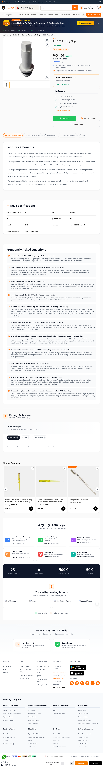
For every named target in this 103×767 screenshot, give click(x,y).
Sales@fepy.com (58, 678)
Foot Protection (83, 737)
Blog (4, 669)
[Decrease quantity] (62, 763)
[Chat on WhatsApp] (4, 756)
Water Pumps (32, 747)
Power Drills (82, 710)
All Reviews (13, 438)
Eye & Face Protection (85, 734)
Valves (30, 740)
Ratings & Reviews (69, 135)
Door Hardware (83, 744)
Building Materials (10, 705)
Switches (56, 740)
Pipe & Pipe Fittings (34, 734)
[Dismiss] (98, 23)
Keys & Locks (82, 747)
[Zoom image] (47, 77)
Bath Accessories (9, 737)
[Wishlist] (47, 40)
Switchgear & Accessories (61, 737)
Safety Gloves (82, 740)
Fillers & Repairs (33, 723)
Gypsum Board (8, 717)
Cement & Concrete (9, 710)
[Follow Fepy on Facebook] (72, 683)
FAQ (83, 135)
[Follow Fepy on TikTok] (93, 683)
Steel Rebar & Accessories (12, 714)
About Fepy (7, 666)
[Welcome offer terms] (66, 67)
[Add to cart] (31, 508)
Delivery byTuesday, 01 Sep (52, 763)
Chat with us (41, 669)
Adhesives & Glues (34, 714)
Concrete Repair (33, 720)
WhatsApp (65, 118)
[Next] (97, 489)
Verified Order (39, 438)
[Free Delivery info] (68, 84)
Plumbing (32, 729)
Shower (5, 740)
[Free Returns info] (62, 62)
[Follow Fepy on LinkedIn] (87, 683)
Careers (5, 673)
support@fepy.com (59, 672)
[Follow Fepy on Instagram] (82, 683)
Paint (55, 710)
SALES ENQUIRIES (59, 675)
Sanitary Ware (9, 729)
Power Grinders (83, 714)
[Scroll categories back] (16, 14)
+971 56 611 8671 (59, 687)
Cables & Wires (58, 734)
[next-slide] (97, 603)
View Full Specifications (62, 110)
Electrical (56, 729)
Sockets (55, 744)
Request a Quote (95, 15)
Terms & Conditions (26, 675)
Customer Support (43, 666)
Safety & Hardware (85, 729)
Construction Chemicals (37, 705)
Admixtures (32, 717)
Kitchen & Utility (8, 744)
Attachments (51, 135)
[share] (47, 45)
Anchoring (31, 710)
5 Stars (25, 438)
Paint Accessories (59, 714)
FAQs (38, 673)
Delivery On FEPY (42, 685)
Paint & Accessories (61, 705)
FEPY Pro (39, 676)
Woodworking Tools (84, 720)
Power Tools (83, 705)
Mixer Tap (6, 734)
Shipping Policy (25, 678)
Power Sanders (83, 717)
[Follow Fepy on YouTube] (98, 683)
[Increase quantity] (71, 763)
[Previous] (6, 489)
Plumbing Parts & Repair (36, 737)
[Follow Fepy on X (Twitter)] (77, 683)
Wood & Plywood (8, 720)
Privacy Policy (24, 666)
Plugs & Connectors (59, 747)
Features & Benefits (14, 135)
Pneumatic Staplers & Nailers (88, 723)
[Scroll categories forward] (83, 14)
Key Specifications (34, 135)
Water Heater (32, 744)
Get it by (11, 505)
